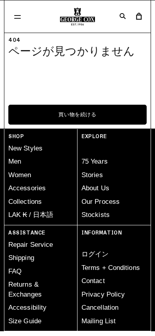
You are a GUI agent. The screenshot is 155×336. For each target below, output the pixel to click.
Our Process (100, 201)
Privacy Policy (103, 294)
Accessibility (27, 307)
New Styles (25, 148)
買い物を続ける (77, 114)
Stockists (95, 215)
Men (14, 161)
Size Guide (24, 321)
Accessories (27, 188)
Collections (25, 201)
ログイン (94, 254)
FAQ (14, 271)
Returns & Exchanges (25, 289)
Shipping (21, 258)
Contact (93, 281)
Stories (92, 175)
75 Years (94, 161)
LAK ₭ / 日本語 (30, 215)
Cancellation (99, 307)
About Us (95, 188)
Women (19, 175)
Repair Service (30, 244)
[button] (17, 16)
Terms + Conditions (110, 268)
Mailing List (98, 321)
